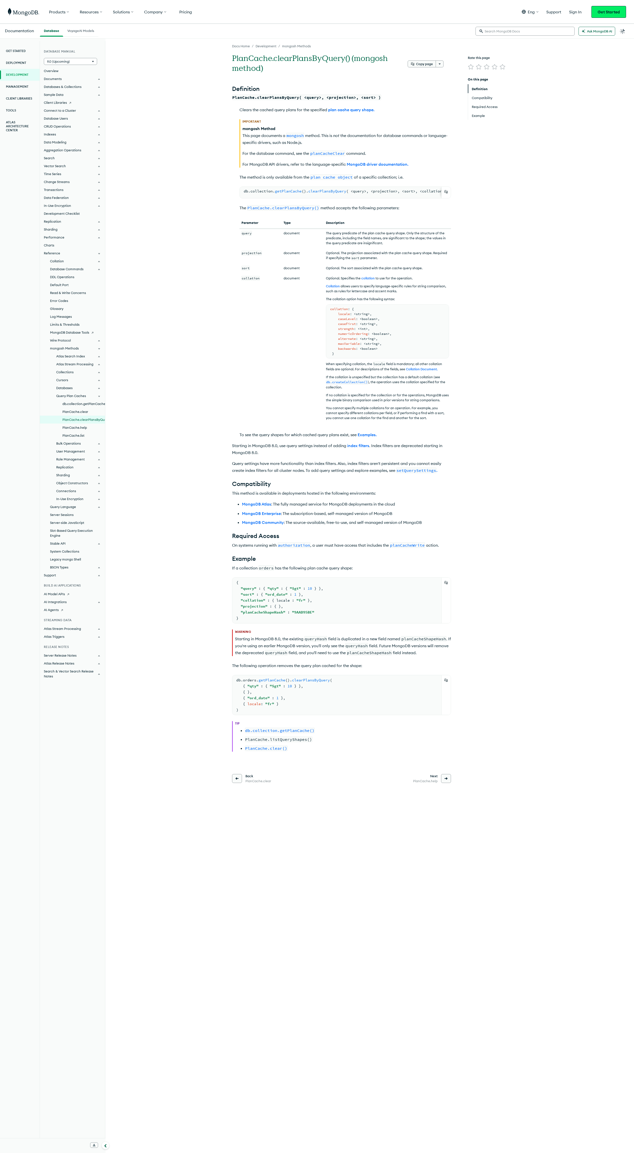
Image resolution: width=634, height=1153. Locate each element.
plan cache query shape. (351, 109)
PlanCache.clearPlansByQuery (83, 420)
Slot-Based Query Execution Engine (71, 533)
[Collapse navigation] (105, 1145)
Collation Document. (422, 369)
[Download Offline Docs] (94, 1145)
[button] (530, 12)
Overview (51, 71)
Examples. (367, 434)
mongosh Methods (296, 46)
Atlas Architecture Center (17, 126)
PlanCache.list (73, 435)
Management (17, 86)
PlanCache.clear (75, 412)
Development (266, 46)
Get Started (609, 11)
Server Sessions (62, 515)
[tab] (51, 30)
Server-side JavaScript (67, 523)
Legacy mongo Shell (65, 559)
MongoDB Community (263, 522)
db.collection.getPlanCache (83, 404)
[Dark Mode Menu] (622, 31)
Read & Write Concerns (68, 293)
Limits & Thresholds (64, 324)
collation (368, 278)
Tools (11, 110)
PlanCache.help (74, 427)
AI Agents (51, 610)
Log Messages (61, 317)
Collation (333, 286)
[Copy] (446, 191)
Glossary (56, 309)
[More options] (440, 63)
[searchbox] (525, 31)
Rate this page (479, 58)
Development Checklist (62, 213)
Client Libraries (19, 98)
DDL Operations (62, 277)
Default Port (59, 285)
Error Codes (59, 301)
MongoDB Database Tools (69, 332)
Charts (49, 245)
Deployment (16, 63)
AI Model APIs (54, 594)
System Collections (64, 551)
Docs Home (241, 46)
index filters (358, 445)
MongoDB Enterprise (261, 513)
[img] (471, 67)
